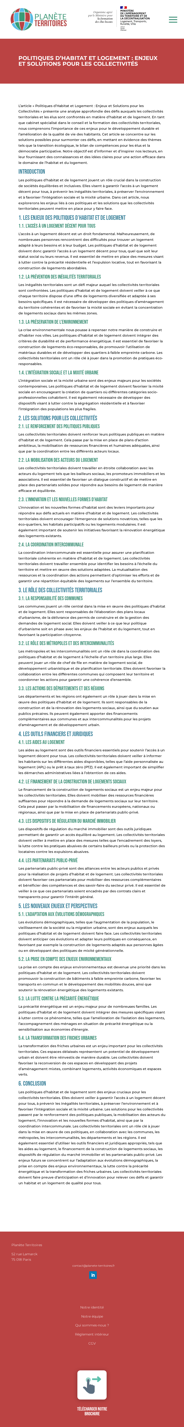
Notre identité (92, 1307)
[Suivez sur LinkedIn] (93, 1275)
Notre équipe (92, 1316)
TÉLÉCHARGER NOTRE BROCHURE (92, 1411)
